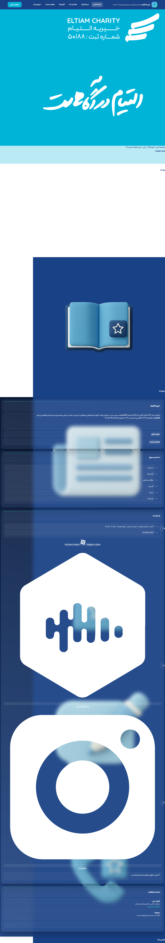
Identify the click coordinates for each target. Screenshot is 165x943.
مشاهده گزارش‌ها (153, 906)
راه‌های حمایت (50, 4)
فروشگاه (150, 147)
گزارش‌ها (62, 4)
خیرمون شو (37, 4)
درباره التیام (85, 4)
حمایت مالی (14, 4)
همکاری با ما (73, 4)
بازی (144, 147)
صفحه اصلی (97, 4)
